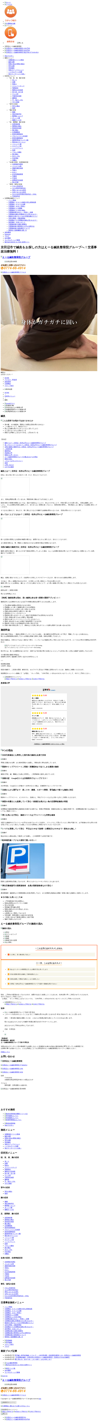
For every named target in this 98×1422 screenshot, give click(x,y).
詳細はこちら (5, 1052)
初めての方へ (9, 56)
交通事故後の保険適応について (19, 228)
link (40, 1398)
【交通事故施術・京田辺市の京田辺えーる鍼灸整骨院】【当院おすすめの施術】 (42, 1357)
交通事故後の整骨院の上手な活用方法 (21, 226)
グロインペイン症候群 (20, 136)
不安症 (14, 178)
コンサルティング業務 (12, 240)
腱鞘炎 (14, 98)
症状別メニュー (10, 396)
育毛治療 (11, 66)
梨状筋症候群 (16, 128)
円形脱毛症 (16, 196)
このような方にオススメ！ (14, 461)
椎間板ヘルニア (17, 116)
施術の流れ (8, 459)
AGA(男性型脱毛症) (19, 188)
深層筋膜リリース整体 (16, 60)
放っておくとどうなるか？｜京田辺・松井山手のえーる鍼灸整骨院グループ (31, 445)
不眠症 (14, 176)
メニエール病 (16, 166)
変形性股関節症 (17, 134)
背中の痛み (16, 106)
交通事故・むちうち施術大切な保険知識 (22, 202)
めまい (14, 172)
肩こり (14, 80)
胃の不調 (15, 182)
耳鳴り (14, 170)
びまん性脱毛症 (17, 186)
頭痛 (13, 82)
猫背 (13, 108)
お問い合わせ (9, 465)
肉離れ (14, 160)
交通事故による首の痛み (16, 210)
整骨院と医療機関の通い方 (17, 230)
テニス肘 (15, 94)
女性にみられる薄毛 (19, 192)
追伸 (6, 463)
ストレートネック (18, 86)
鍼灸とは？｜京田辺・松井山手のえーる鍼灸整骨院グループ (25, 443)
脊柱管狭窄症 (16, 114)
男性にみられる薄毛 (19, 190)
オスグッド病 (16, 146)
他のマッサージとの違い (16, 74)
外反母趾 (15, 158)
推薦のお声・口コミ (11, 455)
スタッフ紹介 (9, 1344)
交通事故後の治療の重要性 (17, 224)
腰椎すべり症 (16, 120)
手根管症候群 (16, 96)
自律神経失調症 (17, 164)
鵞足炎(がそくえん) (18, 142)
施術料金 (8, 451)
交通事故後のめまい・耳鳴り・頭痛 (20, 212)
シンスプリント (17, 148)
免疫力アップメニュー (16, 70)
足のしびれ (16, 156)
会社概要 (8, 238)
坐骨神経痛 (16, 124)
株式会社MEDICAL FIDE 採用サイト (17, 242)
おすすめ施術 (9, 467)
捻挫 (13, 150)
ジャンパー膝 (16, 144)
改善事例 (8, 232)
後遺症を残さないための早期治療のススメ (23, 216)
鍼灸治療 (11, 62)
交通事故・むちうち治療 (16, 204)
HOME (7, 392)
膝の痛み (15, 130)
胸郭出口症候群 (17, 90)
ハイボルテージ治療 (15, 72)
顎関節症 (15, 88)
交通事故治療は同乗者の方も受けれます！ (23, 214)
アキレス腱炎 (16, 152)
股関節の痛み (16, 126)
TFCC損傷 (15, 102)
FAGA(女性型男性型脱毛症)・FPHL (24, 194)
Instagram (8, 234)
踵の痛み (15, 154)
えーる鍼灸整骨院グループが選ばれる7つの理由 (21, 457)
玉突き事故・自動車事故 (16, 218)
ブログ (7, 236)
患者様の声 (8, 453)
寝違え (14, 84)
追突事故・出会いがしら (16, 222)
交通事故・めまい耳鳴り (16, 206)
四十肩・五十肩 (17, 92)
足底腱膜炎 (16, 132)
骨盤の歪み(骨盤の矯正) (16, 64)
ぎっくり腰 (16, 118)
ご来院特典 (8, 449)
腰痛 (13, 112)
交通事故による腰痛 (15, 208)
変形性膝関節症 (17, 138)
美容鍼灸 (11, 68)
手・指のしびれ (17, 100)
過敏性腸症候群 (17, 168)
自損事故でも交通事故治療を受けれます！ (23, 220)
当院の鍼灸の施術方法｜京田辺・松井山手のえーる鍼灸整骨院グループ (29, 447)
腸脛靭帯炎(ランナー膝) (20, 140)
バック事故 (12, 200)
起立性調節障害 (17, 174)
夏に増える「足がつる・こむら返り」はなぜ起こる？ (33, 1359)
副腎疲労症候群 (17, 180)
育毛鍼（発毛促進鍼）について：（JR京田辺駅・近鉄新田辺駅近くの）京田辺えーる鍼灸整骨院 (48, 1355)
